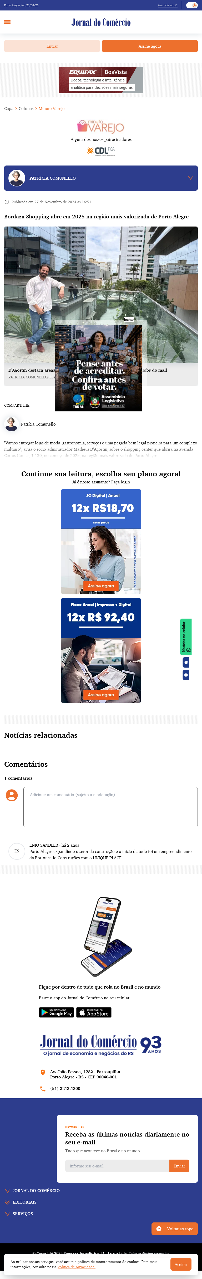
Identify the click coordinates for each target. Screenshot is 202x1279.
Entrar (52, 46)
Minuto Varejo (52, 108)
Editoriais (25, 1202)
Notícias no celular (183, 637)
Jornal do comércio (36, 1190)
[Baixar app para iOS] (186, 662)
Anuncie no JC (168, 5)
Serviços (23, 1213)
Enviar (179, 1165)
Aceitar (181, 1264)
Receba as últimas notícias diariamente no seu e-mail (127, 1138)
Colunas (26, 108)
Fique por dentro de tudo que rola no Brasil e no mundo (99, 987)
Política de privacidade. (76, 1267)
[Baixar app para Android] (186, 675)
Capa (8, 108)
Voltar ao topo (180, 1228)
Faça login (120, 481)
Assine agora (150, 46)
